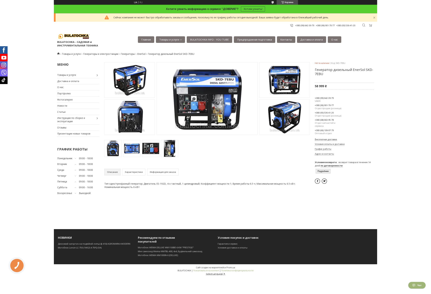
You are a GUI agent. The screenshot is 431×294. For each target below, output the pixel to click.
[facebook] (317, 181)
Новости (62, 105)
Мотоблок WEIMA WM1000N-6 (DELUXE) (158, 255)
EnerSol (141, 53)
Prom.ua (230, 267)
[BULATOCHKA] (74, 36)
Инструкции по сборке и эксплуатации (71, 119)
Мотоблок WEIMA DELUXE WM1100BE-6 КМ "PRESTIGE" (166, 247)
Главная (146, 39)
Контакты (286, 39)
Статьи (61, 111)
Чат (419, 285)
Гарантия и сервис (228, 243)
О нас (334, 39)
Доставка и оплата (311, 39)
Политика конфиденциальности (237, 270)
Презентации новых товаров (73, 133)
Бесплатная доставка (326, 139)
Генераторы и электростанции (100, 53)
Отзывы (61, 127)
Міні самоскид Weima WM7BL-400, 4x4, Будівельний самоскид (170, 251)
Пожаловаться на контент (206, 270)
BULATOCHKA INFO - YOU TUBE (209, 39)
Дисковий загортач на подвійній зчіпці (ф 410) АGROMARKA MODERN (94, 243)
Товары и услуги (169, 39)
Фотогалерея (65, 99)
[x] (324, 181)
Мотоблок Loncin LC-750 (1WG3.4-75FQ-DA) (80, 247)
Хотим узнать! (253, 9)
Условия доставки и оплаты (232, 247)
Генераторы (128, 53)
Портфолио (64, 93)
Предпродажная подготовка (254, 39)
